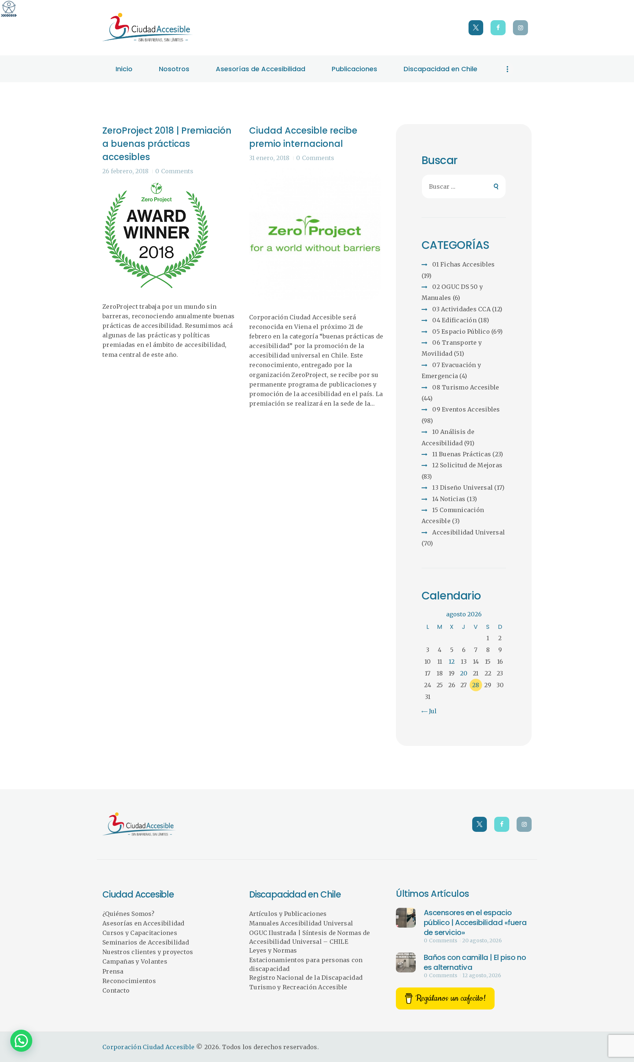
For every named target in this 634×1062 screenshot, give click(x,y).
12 (452, 661)
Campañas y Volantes (134, 961)
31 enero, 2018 (269, 158)
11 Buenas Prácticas (461, 454)
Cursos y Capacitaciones (139, 932)
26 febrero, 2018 (125, 171)
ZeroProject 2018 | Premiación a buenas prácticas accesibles (167, 143)
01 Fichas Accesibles (463, 264)
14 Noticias (448, 499)
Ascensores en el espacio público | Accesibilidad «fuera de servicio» (475, 922)
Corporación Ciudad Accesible (148, 1047)
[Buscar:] (464, 186)
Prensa (113, 971)
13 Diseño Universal (462, 487)
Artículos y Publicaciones (288, 913)
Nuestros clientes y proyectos (147, 952)
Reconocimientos (129, 981)
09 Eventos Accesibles (466, 409)
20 (463, 673)
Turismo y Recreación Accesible (298, 987)
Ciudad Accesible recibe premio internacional (303, 137)
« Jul (430, 711)
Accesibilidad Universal (468, 532)
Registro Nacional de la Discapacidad (305, 977)
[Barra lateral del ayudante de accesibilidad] (9, 9)
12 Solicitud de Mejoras (467, 465)
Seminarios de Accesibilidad (145, 942)
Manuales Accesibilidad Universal (301, 923)
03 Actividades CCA (461, 309)
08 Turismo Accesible (465, 387)
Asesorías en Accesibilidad (143, 923)
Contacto (116, 990)
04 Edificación (454, 320)
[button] (21, 1041)
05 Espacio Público (461, 331)
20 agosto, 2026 (482, 940)
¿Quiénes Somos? (128, 913)
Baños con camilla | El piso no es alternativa (475, 962)
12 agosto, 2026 (481, 975)
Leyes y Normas (273, 950)
